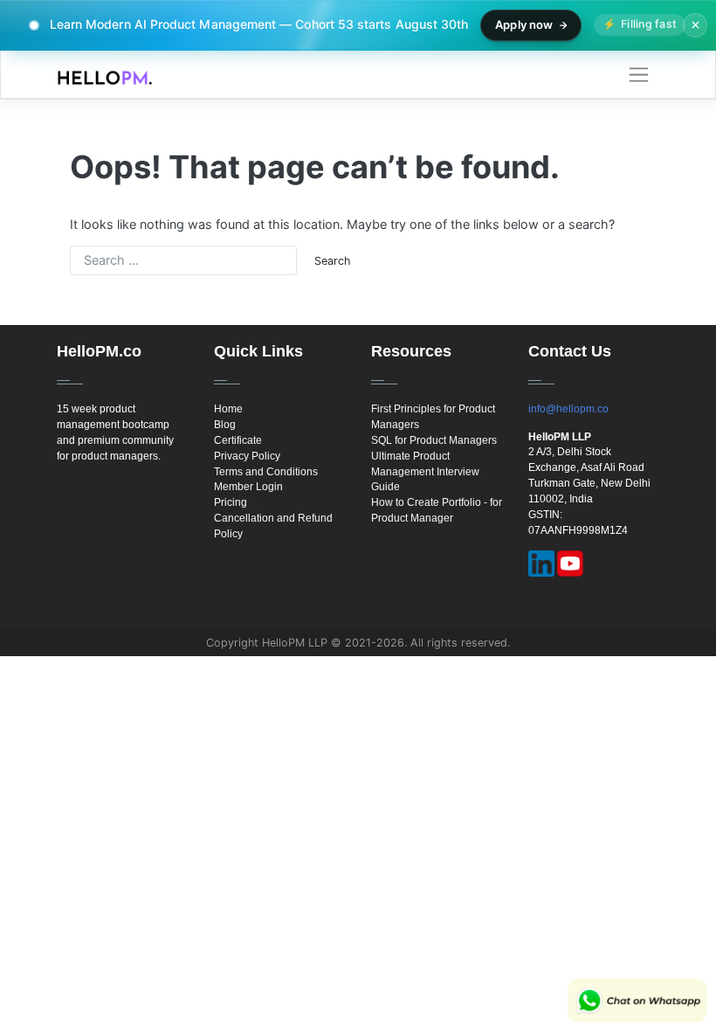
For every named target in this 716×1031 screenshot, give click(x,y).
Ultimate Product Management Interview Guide (425, 472)
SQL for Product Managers (434, 440)
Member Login (248, 487)
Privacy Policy (247, 456)
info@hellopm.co (568, 409)
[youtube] (570, 563)
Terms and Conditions (266, 472)
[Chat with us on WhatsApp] (637, 1000)
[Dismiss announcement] (695, 25)
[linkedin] (541, 563)
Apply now (524, 24)
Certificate (238, 440)
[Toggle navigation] (638, 75)
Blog (225, 425)
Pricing (230, 502)
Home (228, 409)
